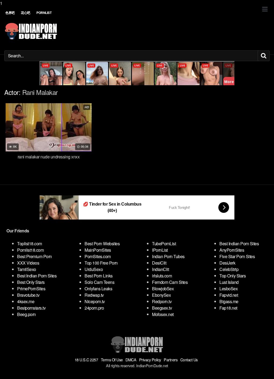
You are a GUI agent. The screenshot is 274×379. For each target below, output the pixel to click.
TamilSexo (26, 269)
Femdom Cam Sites (170, 282)
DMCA (130, 359)
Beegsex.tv (162, 308)
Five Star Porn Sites (237, 256)
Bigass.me (228, 301)
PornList (43, 12)
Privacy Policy (150, 359)
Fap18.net (228, 308)
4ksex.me (25, 301)
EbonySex (161, 295)
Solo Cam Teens (99, 282)
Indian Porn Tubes (168, 256)
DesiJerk (227, 263)
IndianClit (160, 269)
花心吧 (25, 12)
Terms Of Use (112, 359)
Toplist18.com (29, 243)
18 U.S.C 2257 (86, 359)
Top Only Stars (232, 276)
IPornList (160, 250)
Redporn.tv (162, 301)
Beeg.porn (26, 314)
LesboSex (228, 288)
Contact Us (189, 359)
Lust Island (229, 282)
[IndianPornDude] (31, 31)
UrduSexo (94, 269)
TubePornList (164, 243)
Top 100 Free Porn (101, 263)
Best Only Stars (31, 282)
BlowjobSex (163, 288)
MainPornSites (98, 250)
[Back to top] (259, 364)
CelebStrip (228, 269)
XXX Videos (28, 263)
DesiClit (159, 263)
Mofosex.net (163, 314)
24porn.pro (94, 308)
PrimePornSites (31, 288)
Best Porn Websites (102, 243)
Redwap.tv (94, 295)
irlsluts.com (162, 276)
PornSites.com (98, 256)
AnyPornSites (231, 250)
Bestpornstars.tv (31, 308)
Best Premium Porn (34, 256)
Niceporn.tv (95, 301)
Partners (170, 359)
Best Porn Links (99, 276)
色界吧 (10, 12)
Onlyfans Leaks (98, 288)
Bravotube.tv (28, 295)
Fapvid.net (228, 295)
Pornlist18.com (30, 250)
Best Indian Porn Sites (36, 276)
